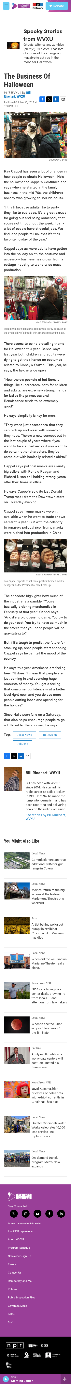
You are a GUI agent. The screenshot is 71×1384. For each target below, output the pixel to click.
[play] (6, 1379)
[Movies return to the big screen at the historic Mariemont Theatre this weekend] (17, 890)
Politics (36, 1048)
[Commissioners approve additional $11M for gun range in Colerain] (17, 860)
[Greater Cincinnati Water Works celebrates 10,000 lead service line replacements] (17, 1124)
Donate (58, 6)
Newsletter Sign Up (19, 1256)
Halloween (50, 734)
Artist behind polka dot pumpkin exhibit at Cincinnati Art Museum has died (48, 931)
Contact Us (14, 1272)
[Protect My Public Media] (37, 1355)
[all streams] (66, 1379)
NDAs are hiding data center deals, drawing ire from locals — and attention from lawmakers (49, 995)
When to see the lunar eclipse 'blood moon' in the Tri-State (47, 1028)
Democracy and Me (20, 1280)
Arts (34, 918)
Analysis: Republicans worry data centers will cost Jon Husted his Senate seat (47, 1060)
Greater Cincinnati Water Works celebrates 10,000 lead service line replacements (49, 1129)
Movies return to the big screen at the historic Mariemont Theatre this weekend (48, 896)
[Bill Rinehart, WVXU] (13, 779)
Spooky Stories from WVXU (42, 34)
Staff (10, 1322)
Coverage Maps (17, 1305)
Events (12, 1264)
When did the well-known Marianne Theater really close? (49, 963)
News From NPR (41, 983)
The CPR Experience (20, 1231)
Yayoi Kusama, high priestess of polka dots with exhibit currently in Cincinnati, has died (48, 1095)
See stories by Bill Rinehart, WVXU (46, 817)
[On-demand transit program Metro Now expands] (17, 1158)
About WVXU (16, 1239)
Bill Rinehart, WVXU (17, 94)
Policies (12, 1289)
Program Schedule (19, 1247)
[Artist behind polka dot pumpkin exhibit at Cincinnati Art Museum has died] (17, 925)
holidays (22, 743)
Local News (24, 734)
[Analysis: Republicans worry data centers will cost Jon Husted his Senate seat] (17, 1055)
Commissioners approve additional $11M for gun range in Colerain (49, 863)
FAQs (11, 1314)
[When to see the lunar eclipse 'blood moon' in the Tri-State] (17, 1024)
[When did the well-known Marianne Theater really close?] (17, 960)
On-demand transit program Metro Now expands (46, 1161)
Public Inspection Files (21, 1297)
